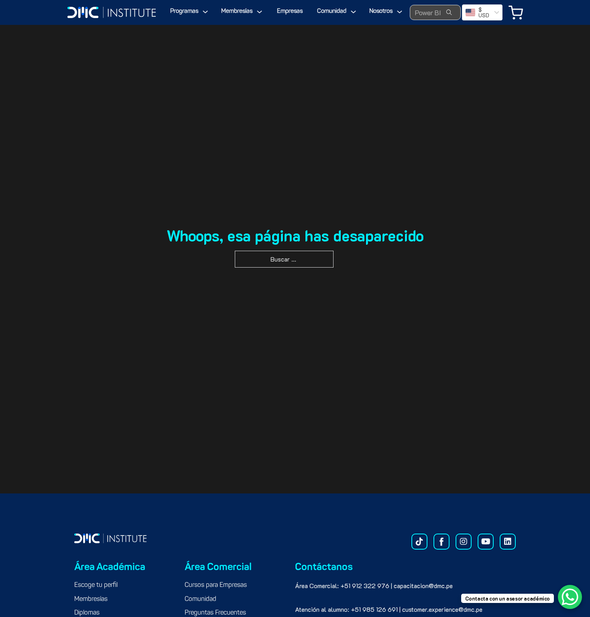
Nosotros (381, 11)
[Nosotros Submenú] (400, 12)
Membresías (236, 11)
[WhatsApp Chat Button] (570, 597)
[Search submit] (449, 12)
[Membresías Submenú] (259, 12)
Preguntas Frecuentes (215, 613)
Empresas (290, 11)
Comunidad (331, 11)
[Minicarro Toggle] (516, 13)
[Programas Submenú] (205, 12)
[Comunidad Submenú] (353, 12)
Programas (184, 11)
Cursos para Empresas (216, 585)
